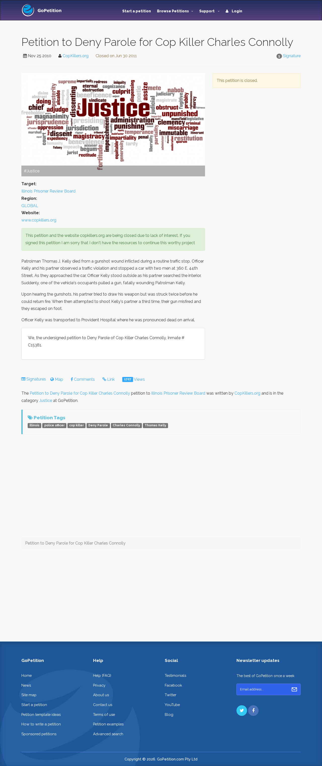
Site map (28, 695)
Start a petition (136, 11)
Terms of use (104, 714)
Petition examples (108, 724)
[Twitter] (241, 710)
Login (236, 11)
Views (134, 379)
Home (26, 675)
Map (58, 379)
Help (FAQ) (102, 675)
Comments (84, 379)
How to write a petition (41, 724)
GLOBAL (29, 205)
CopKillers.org (76, 55)
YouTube (172, 705)
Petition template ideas (41, 714)
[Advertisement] (257, 140)
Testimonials (175, 675)
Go (294, 689)
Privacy (99, 685)
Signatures (36, 379)
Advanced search (108, 734)
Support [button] (207, 11)
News (26, 685)
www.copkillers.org (38, 220)
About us (101, 695)
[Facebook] (253, 710)
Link (110, 379)
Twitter (170, 695)
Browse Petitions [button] (173, 11)
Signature (292, 55)
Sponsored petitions (38, 734)
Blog (169, 714)
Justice (45, 400)
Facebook (173, 685)
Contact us (102, 705)
